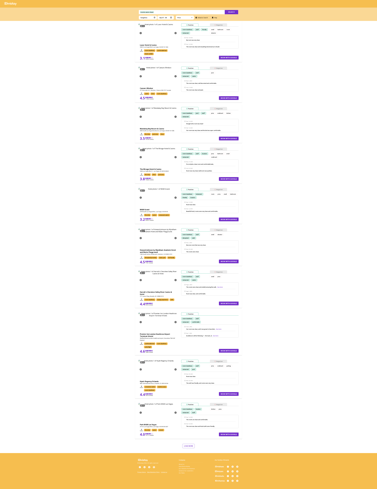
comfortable (195, 322)
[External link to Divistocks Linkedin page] (232, 476)
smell (212, 29)
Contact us (164, 472)
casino (194, 76)
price (212, 113)
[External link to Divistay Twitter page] (149, 467)
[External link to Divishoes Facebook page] (228, 466)
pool (197, 113)
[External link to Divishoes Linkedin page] (232, 466)
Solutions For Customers (186, 471)
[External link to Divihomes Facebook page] (228, 480)
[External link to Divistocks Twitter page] (237, 476)
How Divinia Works (184, 466)
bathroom (220, 29)
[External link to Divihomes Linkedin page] (232, 480)
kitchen (228, 113)
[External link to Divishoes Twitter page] (237, 466)
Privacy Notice (141, 472)
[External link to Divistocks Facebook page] (228, 476)
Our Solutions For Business (187, 468)
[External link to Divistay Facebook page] (139, 467)
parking (228, 366)
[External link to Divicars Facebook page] (228, 471)
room (228, 29)
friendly (204, 29)
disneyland (186, 238)
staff (197, 29)
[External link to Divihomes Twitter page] (237, 480)
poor (212, 73)
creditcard (220, 113)
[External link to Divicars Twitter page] (237, 471)
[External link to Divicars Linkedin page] (232, 471)
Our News (182, 473)
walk (193, 238)
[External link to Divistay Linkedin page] (144, 467)
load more (188, 446)
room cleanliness (187, 29)
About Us (181, 464)
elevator (213, 33)
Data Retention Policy (153, 472)
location (204, 154)
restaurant (186, 33)
